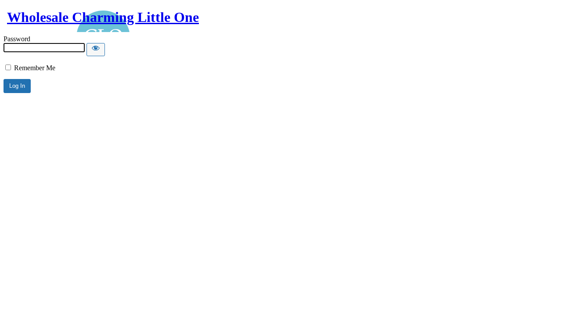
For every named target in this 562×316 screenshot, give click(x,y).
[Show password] (95, 49)
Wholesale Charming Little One (103, 17)
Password (17, 39)
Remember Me (33, 68)
